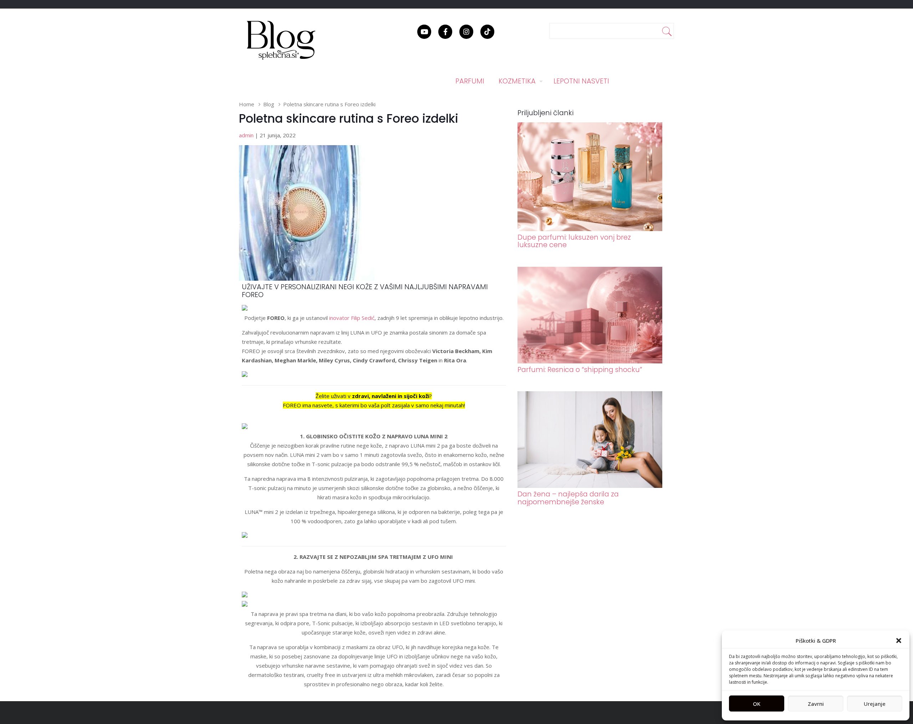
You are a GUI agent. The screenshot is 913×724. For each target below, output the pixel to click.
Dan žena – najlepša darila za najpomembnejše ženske (568, 497)
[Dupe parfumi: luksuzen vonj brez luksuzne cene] (590, 229)
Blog (268, 104)
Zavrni (816, 703)
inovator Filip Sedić (351, 317)
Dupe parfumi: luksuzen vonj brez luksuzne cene (574, 241)
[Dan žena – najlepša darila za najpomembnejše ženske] (590, 485)
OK (756, 703)
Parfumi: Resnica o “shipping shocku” (579, 369)
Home (246, 104)
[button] (898, 640)
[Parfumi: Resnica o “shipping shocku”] (590, 361)
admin (246, 135)
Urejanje (875, 703)
